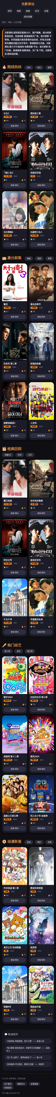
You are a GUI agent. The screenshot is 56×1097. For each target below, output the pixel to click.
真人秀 (7, 651)
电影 (19, 11)
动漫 (46, 11)
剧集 (28, 11)
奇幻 (39, 842)
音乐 (18, 651)
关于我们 (7, 1084)
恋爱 (49, 842)
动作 (29, 67)
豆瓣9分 (8, 455)
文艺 (30, 455)
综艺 (37, 11)
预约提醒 (28, 16)
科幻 (39, 67)
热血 (29, 842)
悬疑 (29, 258)
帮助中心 (21, 1084)
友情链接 (34, 1084)
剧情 (49, 67)
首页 (10, 11)
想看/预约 (15, 126)
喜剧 (39, 258)
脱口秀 (30, 651)
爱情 (49, 258)
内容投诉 (7, 1087)
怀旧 (19, 455)
